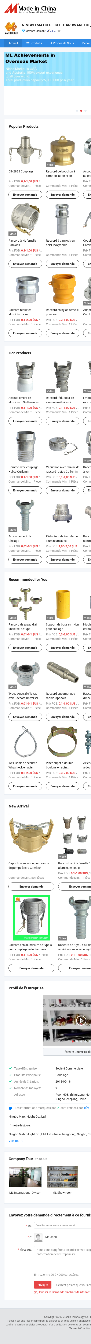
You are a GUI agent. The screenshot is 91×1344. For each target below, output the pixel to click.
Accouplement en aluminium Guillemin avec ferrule (25, 402)
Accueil (13, 43)
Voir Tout (15, 1141)
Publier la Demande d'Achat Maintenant (62, 1292)
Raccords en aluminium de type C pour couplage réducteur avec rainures (30, 949)
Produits (36, 43)
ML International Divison (25, 1193)
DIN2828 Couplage (20, 171)
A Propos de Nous (62, 43)
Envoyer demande (25, 194)
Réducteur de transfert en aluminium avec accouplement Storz (62, 540)
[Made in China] (31, 8)
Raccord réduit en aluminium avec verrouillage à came (21, 314)
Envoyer (42, 1285)
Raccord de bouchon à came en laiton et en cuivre (60, 175)
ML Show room (62, 1193)
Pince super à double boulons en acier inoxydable (59, 767)
